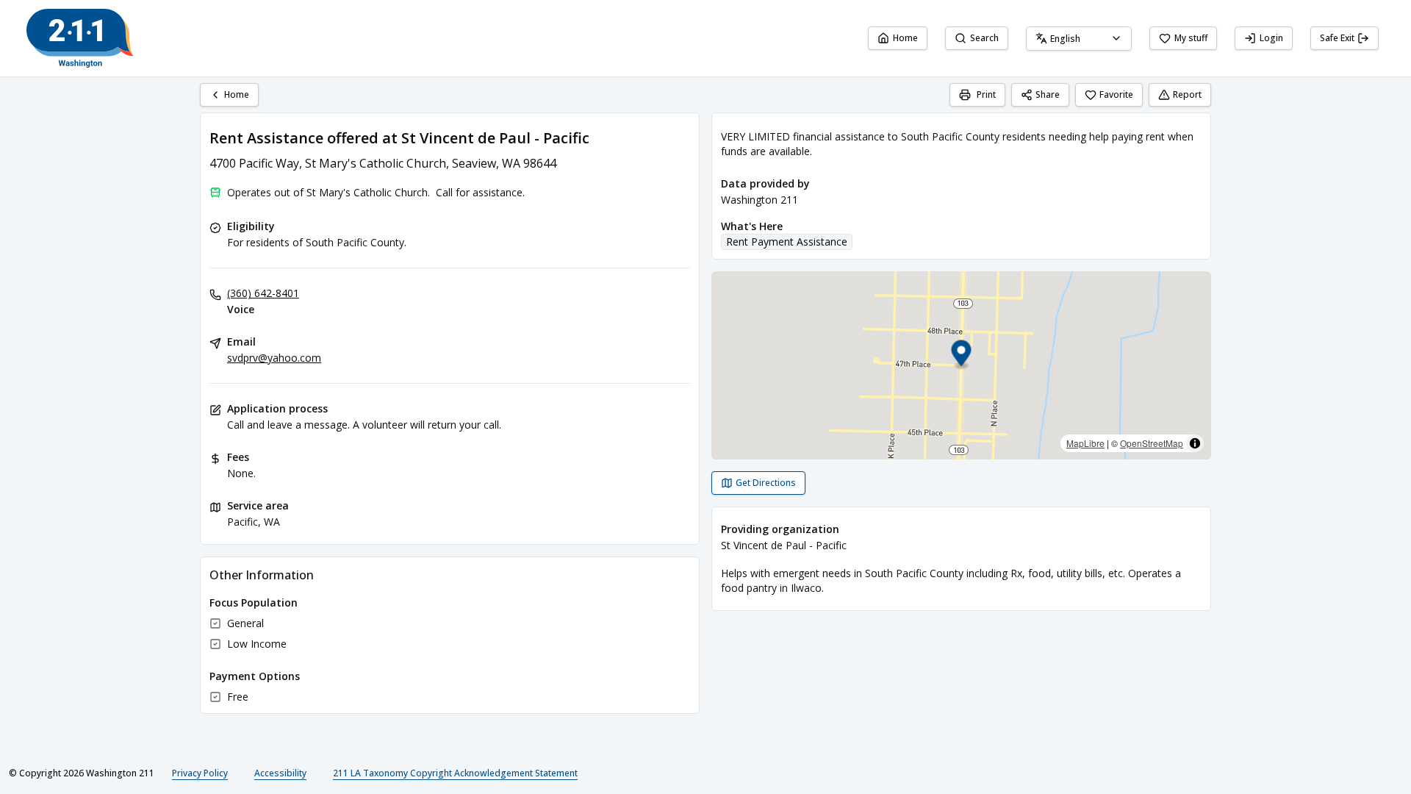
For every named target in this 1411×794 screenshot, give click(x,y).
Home (905, 38)
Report (1187, 94)
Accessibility (280, 773)
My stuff (1190, 38)
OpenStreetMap (1151, 443)
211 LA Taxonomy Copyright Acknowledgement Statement (455, 773)
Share (1047, 94)
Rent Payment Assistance (786, 241)
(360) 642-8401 (263, 293)
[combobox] (1079, 38)
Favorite (1116, 94)
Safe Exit (1337, 38)
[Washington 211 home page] (80, 38)
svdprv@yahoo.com (274, 358)
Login (1271, 38)
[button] (962, 355)
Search (984, 38)
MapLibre (1085, 443)
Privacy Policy (200, 773)
